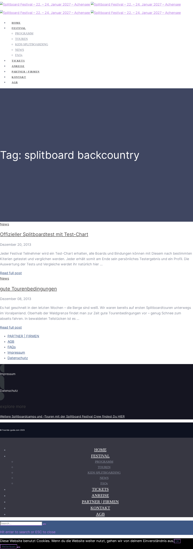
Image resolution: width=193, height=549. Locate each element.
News (4, 224)
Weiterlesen (9, 546)
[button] (96, 374)
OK (177, 541)
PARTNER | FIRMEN (23, 336)
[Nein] (18, 547)
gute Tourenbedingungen (28, 289)
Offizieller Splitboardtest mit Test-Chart (44, 234)
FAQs (12, 347)
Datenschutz (18, 358)
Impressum (16, 352)
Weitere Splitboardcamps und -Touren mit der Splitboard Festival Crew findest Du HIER (62, 416)
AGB (11, 342)
